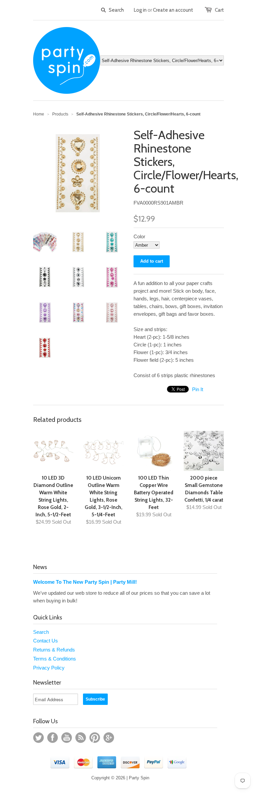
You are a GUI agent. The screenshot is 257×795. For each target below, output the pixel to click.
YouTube (66, 737)
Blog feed (80, 737)
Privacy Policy (49, 668)
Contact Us (45, 640)
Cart (219, 10)
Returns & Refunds (54, 649)
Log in (140, 10)
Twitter (38, 737)
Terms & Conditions (54, 658)
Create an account (173, 10)
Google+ (108, 737)
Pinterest (94, 737)
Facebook (52, 737)
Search (41, 632)
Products (60, 114)
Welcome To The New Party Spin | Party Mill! (85, 582)
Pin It (197, 389)
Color (139, 236)
